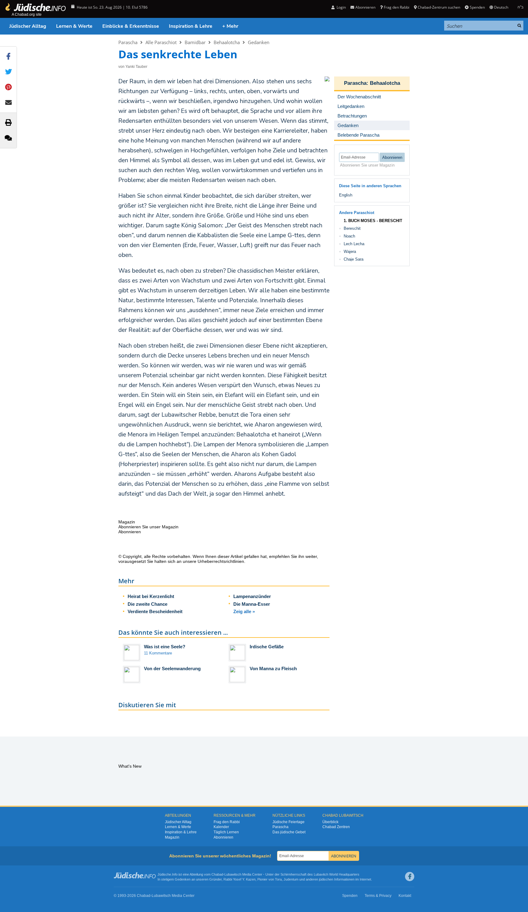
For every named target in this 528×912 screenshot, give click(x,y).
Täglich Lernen (226, 832)
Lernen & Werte (74, 26)
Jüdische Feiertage (288, 822)
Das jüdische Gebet (288, 832)
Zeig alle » (244, 611)
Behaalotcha (227, 42)
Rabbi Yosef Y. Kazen (239, 879)
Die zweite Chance (147, 604)
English (345, 195)
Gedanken (258, 42)
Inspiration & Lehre (190, 26)
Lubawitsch (232, 874)
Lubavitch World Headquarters (336, 874)
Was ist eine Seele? (164, 646)
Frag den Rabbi (396, 7)
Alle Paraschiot (161, 42)
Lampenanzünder (252, 596)
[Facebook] (409, 876)
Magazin (172, 837)
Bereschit (352, 228)
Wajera (350, 251)
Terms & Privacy (378, 895)
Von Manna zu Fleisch (273, 668)
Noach (349, 236)
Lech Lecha (354, 243)
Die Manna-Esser (251, 604)
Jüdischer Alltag (27, 26)
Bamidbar (195, 42)
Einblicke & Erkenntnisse (130, 26)
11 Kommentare (158, 653)
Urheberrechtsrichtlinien (221, 561)
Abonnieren (223, 837)
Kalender (221, 827)
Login (341, 7)
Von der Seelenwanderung (172, 668)
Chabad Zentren (336, 827)
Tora (278, 879)
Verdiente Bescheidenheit (155, 611)
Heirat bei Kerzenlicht (151, 596)
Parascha (127, 42)
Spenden (477, 7)
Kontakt (405, 895)
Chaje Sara (353, 259)
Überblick (330, 822)
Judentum (291, 879)
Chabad (217, 874)
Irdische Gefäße (267, 646)
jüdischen (326, 879)
